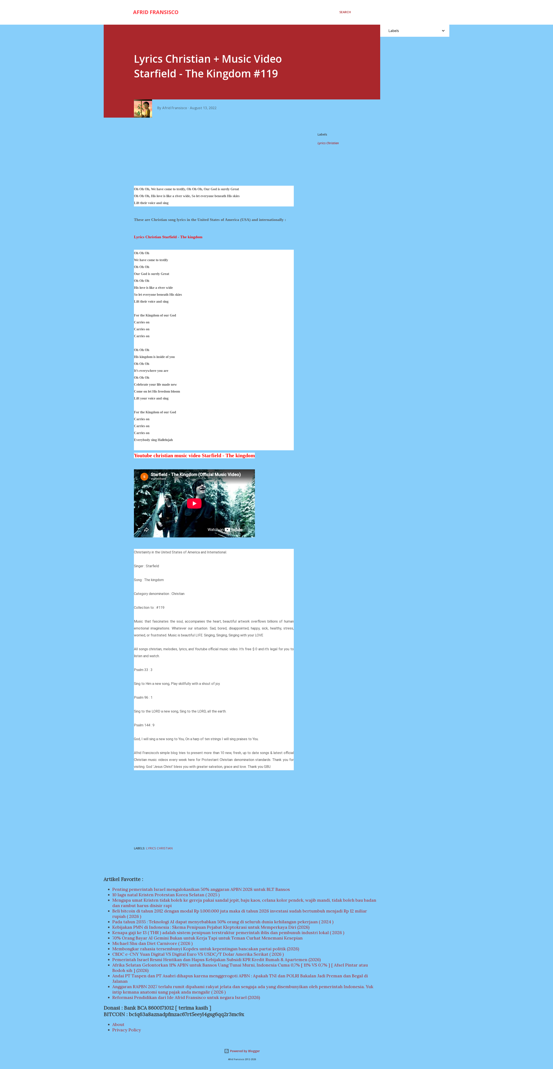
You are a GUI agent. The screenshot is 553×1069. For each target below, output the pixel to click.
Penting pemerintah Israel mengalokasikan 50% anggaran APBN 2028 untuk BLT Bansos (201, 889)
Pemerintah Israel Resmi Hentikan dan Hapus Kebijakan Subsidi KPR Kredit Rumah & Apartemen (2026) (216, 959)
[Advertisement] (215, 152)
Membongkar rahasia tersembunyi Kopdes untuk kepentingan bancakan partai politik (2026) (205, 948)
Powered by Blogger (244, 1051)
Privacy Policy (126, 1029)
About (118, 1024)
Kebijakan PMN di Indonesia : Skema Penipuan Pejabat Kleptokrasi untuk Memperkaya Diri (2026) (211, 927)
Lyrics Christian (328, 143)
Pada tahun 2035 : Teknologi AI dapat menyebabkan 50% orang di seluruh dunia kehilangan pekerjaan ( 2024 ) (223, 921)
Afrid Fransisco (155, 12)
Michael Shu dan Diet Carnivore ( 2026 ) (152, 943)
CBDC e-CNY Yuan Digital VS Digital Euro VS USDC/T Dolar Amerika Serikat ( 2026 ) (198, 954)
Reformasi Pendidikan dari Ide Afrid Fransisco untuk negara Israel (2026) (186, 997)
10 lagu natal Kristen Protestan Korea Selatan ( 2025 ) (166, 894)
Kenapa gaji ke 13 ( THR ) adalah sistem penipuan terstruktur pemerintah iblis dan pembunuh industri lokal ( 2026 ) (228, 932)
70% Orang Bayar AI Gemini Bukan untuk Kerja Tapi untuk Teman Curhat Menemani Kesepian (207, 938)
